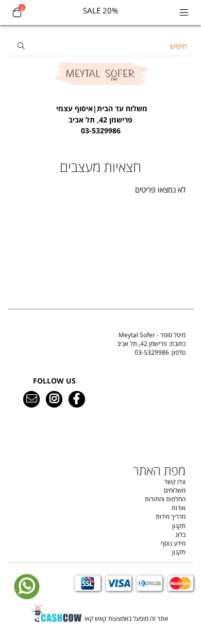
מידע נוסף (173, 543)
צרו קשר (175, 481)
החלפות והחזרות (165, 499)
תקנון (179, 525)
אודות (179, 507)
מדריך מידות (171, 516)
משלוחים (175, 490)
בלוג (180, 534)
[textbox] (100, 114)
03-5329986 (152, 352)
